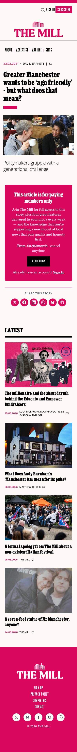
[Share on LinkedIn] (34, 302)
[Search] (42, 10)
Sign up (38, 688)
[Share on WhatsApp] (43, 302)
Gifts (49, 50)
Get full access (38, 261)
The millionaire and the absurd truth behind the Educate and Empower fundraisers (37, 398)
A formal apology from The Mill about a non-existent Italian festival (38, 548)
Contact (39, 707)
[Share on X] (15, 302)
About (8, 50)
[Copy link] (62, 302)
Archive (37, 50)
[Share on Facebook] (24, 302)
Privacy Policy (40, 694)
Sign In (50, 9)
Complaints (40, 700)
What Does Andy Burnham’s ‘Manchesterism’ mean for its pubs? (35, 476)
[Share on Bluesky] (53, 302)
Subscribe (63, 9)
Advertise (22, 50)
